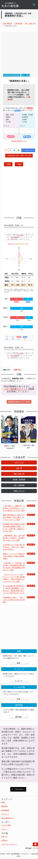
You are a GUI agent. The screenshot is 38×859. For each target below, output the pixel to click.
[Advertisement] (19, 53)
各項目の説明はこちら (19, 141)
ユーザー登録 (6, 825)
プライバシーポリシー (9, 844)
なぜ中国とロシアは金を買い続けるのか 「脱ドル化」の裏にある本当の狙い (14, 547)
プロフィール (19, 462)
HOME (3, 802)
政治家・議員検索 (19, 479)
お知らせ (4, 836)
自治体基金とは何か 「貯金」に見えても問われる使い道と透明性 (14, 599)
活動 (19, 164)
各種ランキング (19, 491)
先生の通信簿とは (7, 818)
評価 (8, 164)
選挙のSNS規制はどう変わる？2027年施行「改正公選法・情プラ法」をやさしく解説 (13, 517)
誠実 (7, 119)
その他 (8, 122)
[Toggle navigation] (34, 5)
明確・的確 (10, 115)
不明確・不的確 (27, 115)
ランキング (18, 681)
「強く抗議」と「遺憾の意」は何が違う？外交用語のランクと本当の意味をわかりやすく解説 (14, 508)
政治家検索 (5, 810)
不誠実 (24, 119)
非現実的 (25, 117)
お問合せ (4, 840)
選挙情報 (18, 717)
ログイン (21, 389)
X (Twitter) (18, 789)
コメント (6, 126)
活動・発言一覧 (19, 474)
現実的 (8, 117)
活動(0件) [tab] (7, 370)
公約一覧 (19, 468)
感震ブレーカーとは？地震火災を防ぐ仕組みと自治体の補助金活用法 (14, 556)
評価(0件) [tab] (17, 370)
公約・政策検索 (19, 485)
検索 (18, 663)
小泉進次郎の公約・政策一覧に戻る (19, 155)
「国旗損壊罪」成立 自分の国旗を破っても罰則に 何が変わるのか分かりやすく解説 (14, 538)
